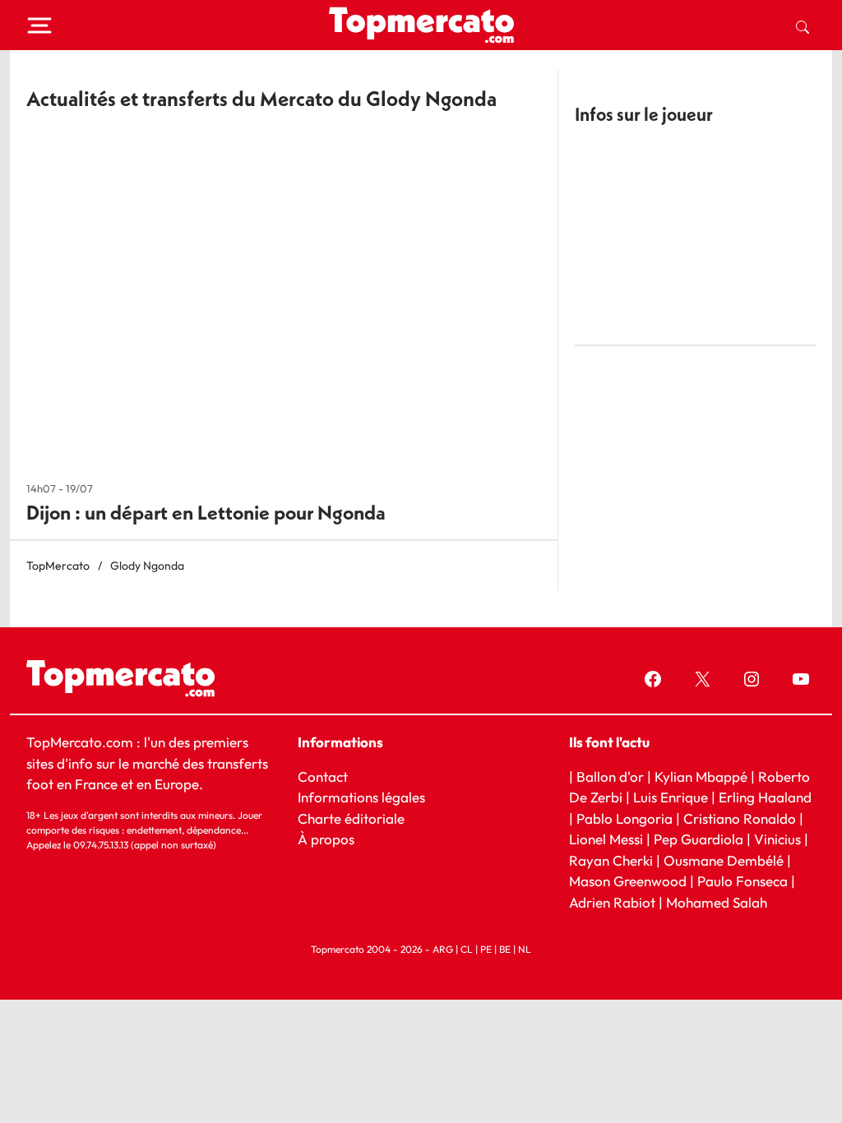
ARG (443, 949)
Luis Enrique (670, 797)
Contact (323, 775)
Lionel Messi (606, 839)
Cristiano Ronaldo (739, 817)
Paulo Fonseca (742, 881)
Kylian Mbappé (701, 775)
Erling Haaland (765, 797)
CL (466, 949)
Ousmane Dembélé (724, 859)
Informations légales (361, 797)
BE (505, 949)
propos (331, 839)
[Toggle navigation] (39, 25)
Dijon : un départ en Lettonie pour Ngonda (206, 512)
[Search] (802, 25)
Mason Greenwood (629, 881)
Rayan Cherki (611, 859)
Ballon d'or (610, 775)
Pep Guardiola (698, 839)
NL (524, 949)
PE (486, 949)
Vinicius (777, 839)
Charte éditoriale (351, 817)
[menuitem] (802, 25)
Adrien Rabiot (612, 901)
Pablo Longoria (624, 817)
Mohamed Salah (716, 901)
